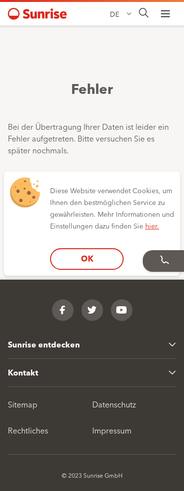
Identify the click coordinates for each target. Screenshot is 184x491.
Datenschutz (114, 404)
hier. (152, 226)
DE (114, 14)
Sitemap (22, 404)
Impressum (111, 430)
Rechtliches (28, 430)
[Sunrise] (37, 14)
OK (87, 258)
